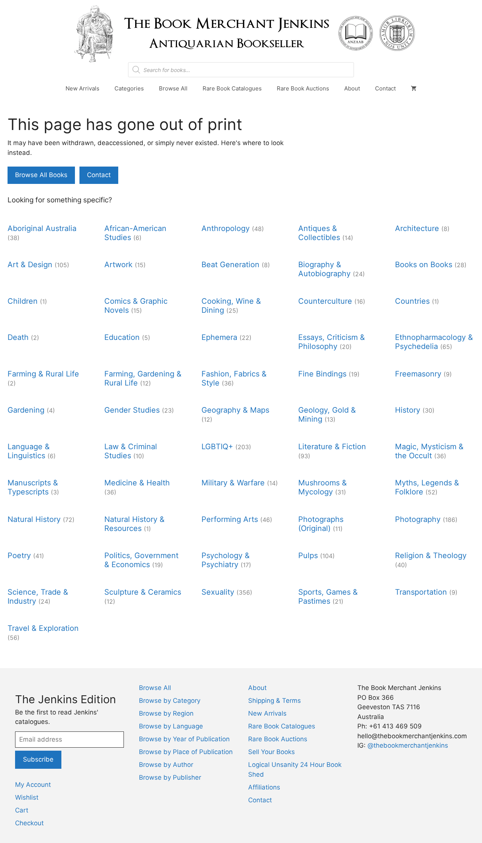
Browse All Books (41, 175)
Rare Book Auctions (303, 88)
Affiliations (264, 787)
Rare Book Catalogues (232, 88)
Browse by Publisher (170, 777)
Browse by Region (166, 713)
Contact (385, 88)
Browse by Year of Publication (184, 739)
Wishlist (26, 797)
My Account (33, 784)
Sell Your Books (271, 752)
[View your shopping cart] (413, 88)
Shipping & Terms (274, 700)
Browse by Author (166, 764)
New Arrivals (82, 88)
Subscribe (38, 759)
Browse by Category (169, 700)
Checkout (29, 823)
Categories (129, 88)
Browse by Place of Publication (186, 752)
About (352, 88)
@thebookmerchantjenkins (408, 745)
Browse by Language (171, 726)
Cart (21, 810)
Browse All (173, 88)
